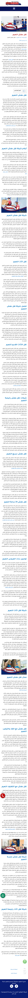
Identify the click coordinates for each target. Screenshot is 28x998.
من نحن (14, 994)
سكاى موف (24, 49)
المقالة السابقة (14, 969)
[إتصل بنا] (2, 795)
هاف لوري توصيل (17, 385)
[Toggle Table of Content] (23, 91)
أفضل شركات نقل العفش (17, 276)
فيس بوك (17, 955)
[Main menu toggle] (14, 8)
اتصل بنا (15, 992)
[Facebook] (16, 986)
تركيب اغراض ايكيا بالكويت (17, 468)
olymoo (14, 983)
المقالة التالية (14, 973)
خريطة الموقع (23, 992)
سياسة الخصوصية (7, 992)
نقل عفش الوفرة (9, 587)
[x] (11, 986)
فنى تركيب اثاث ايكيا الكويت (8, 520)
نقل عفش (10, 59)
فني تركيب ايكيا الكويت (10, 125)
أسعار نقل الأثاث (23, 690)
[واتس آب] (2, 895)
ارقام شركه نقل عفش (10, 829)
